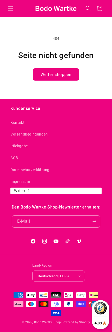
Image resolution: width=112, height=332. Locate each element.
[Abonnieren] (94, 221)
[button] (10, 8)
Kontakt (17, 122)
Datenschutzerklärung (29, 170)
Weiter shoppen (56, 74)
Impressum (20, 181)
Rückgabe (19, 146)
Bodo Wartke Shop (47, 322)
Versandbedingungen (29, 134)
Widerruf (21, 191)
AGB (14, 158)
